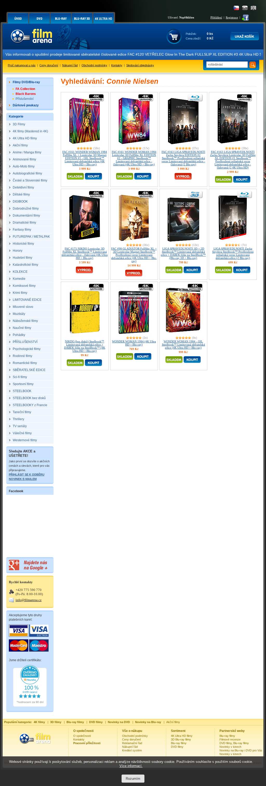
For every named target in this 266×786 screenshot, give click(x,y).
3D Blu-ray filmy (181, 739)
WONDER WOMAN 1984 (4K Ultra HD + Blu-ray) (134, 343)
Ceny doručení (48, 65)
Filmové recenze (230, 739)
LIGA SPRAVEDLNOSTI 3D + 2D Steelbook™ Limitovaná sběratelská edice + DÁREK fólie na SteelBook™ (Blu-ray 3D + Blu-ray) (183, 253)
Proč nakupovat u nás (22, 65)
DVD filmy (177, 746)
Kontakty (116, 65)
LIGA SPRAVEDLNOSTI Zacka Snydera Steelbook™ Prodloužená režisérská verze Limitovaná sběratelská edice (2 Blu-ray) (233, 253)
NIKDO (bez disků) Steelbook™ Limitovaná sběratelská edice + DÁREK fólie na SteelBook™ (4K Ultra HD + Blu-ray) (84, 346)
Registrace (232, 17)
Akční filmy (173, 722)
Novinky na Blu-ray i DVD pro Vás (241, 750)
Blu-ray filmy (179, 743)
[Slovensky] (245, 8)
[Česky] (236, 8)
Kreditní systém (132, 750)
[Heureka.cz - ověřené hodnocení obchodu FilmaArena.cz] (30, 705)
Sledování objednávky (140, 65)
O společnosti (82, 735)
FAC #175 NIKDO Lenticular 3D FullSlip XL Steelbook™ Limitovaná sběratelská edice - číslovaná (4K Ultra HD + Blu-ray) (85, 253)
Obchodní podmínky (94, 65)
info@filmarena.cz (29, 600)
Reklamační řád (132, 743)
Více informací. (131, 766)
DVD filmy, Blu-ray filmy (234, 743)
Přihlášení (216, 17)
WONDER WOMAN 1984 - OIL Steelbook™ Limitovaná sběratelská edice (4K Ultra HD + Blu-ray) (183, 344)
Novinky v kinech (230, 746)
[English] (253, 8)
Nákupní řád (70, 65)
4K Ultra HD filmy (181, 735)
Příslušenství (25, 99)
